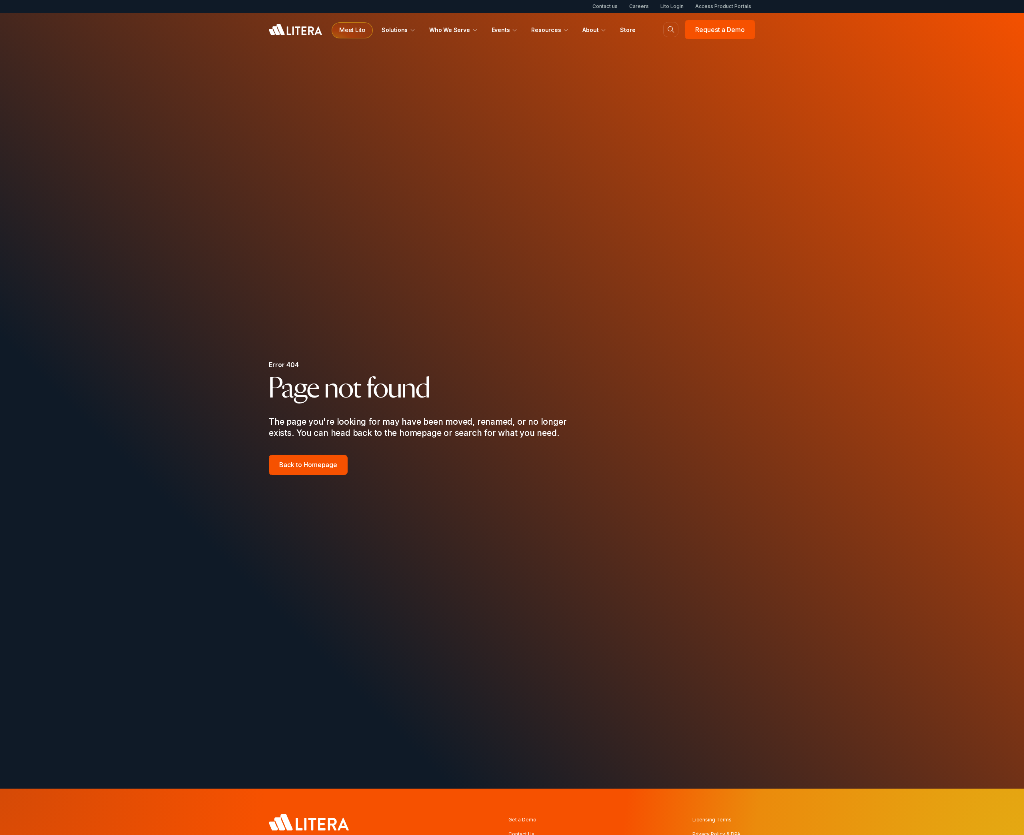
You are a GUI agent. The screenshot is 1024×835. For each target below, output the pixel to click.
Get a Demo (522, 820)
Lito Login (672, 6)
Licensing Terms (712, 820)
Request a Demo (720, 30)
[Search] (670, 29)
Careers (639, 6)
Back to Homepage (308, 465)
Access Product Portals (723, 6)
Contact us (605, 6)
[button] (352, 30)
